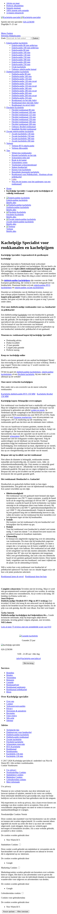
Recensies (10, 713)
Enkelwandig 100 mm (21, 52)
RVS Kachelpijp (13, 746)
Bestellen (10, 673)
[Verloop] (10, 226)
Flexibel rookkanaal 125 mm (24, 115)
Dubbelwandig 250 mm (22, 98)
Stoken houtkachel (19, 167)
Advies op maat (12, 3)
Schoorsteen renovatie (15, 744)
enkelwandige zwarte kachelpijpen (29, 287)
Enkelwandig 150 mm (21, 57)
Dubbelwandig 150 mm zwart (24, 86)
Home (9, 188)
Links (14, 179)
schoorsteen (15, 436)
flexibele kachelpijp (25, 374)
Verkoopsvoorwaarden (15, 706)
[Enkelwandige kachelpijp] (18, 198)
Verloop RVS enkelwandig (23, 146)
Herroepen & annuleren (16, 711)
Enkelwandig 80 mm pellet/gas (25, 45)
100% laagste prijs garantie (17, 10)
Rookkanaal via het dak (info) (24, 100)
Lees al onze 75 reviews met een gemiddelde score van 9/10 (26, 627)
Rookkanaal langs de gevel (12, 576)
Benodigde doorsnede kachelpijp (25, 172)
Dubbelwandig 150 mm (22, 83)
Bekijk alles (11, 202)
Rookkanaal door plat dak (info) (25, 103)
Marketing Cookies (14, 777)
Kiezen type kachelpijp (21, 170)
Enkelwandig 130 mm (21, 55)
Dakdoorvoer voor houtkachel (19, 732)
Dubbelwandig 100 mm (22, 76)
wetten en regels (38, 410)
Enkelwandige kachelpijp (17, 43)
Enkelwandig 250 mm (21, 64)
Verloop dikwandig (20, 148)
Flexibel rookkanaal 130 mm (24, 117)
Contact (9, 704)
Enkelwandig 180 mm (21, 60)
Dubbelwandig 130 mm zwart (24, 81)
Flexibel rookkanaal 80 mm (23, 110)
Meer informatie (13, 782)
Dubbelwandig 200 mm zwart (24, 95)
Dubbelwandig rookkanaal (17, 737)
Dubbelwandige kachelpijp (17, 72)
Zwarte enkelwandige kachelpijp (20, 131)
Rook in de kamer (19, 160)
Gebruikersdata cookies (16, 779)
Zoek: (3, 38)
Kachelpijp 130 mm (14, 756)
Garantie (10, 682)
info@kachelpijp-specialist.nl (28, 658)
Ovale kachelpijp (19, 67)
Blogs (8, 692)
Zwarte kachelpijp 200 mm (23, 141)
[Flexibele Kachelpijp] (16, 212)
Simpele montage (13, 8)
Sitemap (9, 720)
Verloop (9, 143)
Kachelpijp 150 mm (14, 754)
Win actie (10, 718)
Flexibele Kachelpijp (15, 107)
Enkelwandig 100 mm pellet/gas (25, 48)
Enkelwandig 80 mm (20, 50)
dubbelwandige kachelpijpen (29, 372)
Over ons (10, 701)
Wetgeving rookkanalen (22, 153)
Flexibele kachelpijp (14, 742)
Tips (8, 150)
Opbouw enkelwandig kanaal (24, 69)
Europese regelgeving (23, 417)
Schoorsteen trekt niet (21, 158)
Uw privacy (11, 770)
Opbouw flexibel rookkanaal (24, 126)
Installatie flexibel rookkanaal (24, 129)
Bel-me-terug (28, 663)
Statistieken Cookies (14, 775)
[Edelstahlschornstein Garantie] (28, 636)
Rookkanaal (11, 749)
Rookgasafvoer (12, 685)
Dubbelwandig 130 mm (22, 79)
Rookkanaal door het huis (36, 576)
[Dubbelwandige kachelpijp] (18, 205)
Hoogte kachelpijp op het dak (24, 155)
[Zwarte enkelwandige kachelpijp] (21, 219)
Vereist (24, 814)
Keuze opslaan (9, 912)
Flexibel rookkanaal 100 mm (24, 112)
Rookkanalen (11, 751)
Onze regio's (11, 716)
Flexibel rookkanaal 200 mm (24, 124)
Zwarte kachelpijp (13, 739)
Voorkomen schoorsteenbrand (24, 165)
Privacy (9, 708)
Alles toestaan (22, 912)
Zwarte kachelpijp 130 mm (23, 134)
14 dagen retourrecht (15, 13)
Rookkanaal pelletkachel (16, 689)
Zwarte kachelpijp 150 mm (23, 136)
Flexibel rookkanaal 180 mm (24, 122)
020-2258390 (28, 22)
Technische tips (12, 730)
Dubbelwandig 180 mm (22, 88)
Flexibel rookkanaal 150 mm (24, 119)
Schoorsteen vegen (19, 162)
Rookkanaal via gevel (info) (23, 105)
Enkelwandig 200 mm (21, 62)
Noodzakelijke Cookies (16, 772)
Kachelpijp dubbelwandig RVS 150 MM (18, 394)
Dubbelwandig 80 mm (21, 74)
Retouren (10, 680)
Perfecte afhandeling (14, 6)
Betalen (9, 675)
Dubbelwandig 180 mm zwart (24, 91)
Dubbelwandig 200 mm (22, 93)
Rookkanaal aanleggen (15, 687)
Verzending (11, 677)
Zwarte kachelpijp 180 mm (23, 138)
